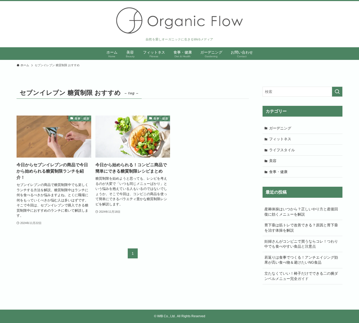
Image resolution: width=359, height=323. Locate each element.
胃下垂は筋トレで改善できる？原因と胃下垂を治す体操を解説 (301, 227)
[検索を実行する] (337, 92)
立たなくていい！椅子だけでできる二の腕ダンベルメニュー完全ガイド (301, 276)
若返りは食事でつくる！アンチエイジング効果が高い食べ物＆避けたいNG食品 (301, 260)
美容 (272, 161)
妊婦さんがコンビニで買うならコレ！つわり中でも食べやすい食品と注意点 (301, 244)
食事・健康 (278, 172)
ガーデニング (280, 128)
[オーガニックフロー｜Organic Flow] (179, 20)
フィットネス (280, 139)
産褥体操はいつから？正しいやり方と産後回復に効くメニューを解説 (301, 211)
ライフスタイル (282, 150)
